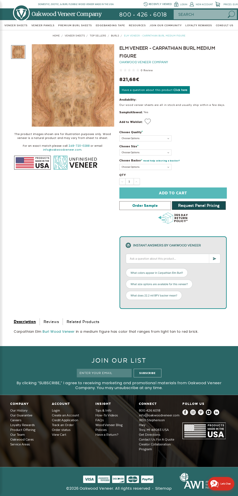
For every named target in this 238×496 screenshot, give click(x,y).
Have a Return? (106, 434)
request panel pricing (199, 205)
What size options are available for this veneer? (159, 284)
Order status (61, 430)
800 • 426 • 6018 (143, 14)
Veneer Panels (43, 25)
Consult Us (225, 25)
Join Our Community (165, 25)
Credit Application (65, 420)
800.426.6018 (149, 410)
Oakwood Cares (22, 439)
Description (25, 321)
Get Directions (149, 434)
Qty (122, 175)
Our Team (17, 434)
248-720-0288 (79, 146)
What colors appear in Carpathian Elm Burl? (157, 272)
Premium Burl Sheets (75, 25)
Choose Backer (149, 161)
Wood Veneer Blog (109, 425)
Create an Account (65, 415)
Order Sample (145, 205)
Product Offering (23, 430)
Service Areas (20, 444)
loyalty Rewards (198, 25)
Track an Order (63, 425)
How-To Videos (106, 415)
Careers (16, 420)
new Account (204, 4)
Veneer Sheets (16, 25)
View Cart (59, 434)
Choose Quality (131, 132)
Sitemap (163, 488)
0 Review (147, 70)
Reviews (51, 321)
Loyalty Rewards (22, 425)
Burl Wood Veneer (59, 331)
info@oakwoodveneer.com (62, 150)
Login (183, 4)
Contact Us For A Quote (156, 439)
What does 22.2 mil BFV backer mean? (154, 295)
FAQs (99, 420)
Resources (137, 25)
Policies (101, 430)
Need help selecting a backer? (161, 160)
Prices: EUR (230, 4)
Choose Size (129, 146)
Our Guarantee (21, 415)
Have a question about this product (154, 90)
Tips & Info (103, 410)
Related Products (83, 321)
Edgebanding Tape (110, 25)
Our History (19, 410)
